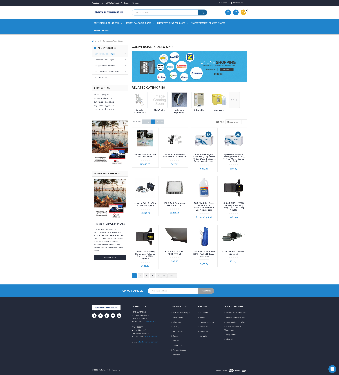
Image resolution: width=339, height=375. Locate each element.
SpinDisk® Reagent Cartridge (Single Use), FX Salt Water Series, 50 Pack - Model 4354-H (204, 157)
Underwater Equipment (179, 111)
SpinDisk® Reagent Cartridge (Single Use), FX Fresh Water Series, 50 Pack (234, 157)
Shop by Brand (101, 30)
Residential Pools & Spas (138, 23)
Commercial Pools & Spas (107, 23)
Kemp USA (204, 331)
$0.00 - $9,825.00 (101, 95)
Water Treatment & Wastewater (208, 23)
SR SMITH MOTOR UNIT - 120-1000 (234, 253)
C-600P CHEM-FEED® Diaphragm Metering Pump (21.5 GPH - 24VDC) (145, 255)
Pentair (202, 317)
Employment (178, 331)
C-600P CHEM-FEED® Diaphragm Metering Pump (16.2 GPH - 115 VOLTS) (233, 206)
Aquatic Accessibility (140, 111)
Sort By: (220, 122)
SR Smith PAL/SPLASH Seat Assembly (145, 155)
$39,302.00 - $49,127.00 (104, 109)
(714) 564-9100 (150, 321)
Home (96, 41)
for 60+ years (115, 3)
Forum (176, 341)
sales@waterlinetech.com (148, 342)
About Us (176, 322)
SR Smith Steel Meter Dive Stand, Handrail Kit (174, 155)
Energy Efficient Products (171, 23)
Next (172, 276)
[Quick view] (145, 134)
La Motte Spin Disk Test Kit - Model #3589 (145, 204)
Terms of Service (179, 350)
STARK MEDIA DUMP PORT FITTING (174, 253)
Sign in (224, 3)
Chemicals (219, 110)
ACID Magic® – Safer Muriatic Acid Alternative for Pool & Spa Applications (204, 206)
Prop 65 (176, 336)
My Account (238, 3)
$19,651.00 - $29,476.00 (104, 102)
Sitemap (176, 355)
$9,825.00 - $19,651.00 (103, 98)
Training (176, 327)
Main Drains (159, 110)
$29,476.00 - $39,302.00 (104, 106)
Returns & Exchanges (181, 313)
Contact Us (177, 345)
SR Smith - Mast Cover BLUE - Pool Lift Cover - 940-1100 (204, 254)
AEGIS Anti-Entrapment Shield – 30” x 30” (175, 204)
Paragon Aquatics (207, 322)
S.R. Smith (204, 313)
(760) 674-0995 (150, 336)
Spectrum (204, 327)
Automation (199, 110)
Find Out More (110, 258)
